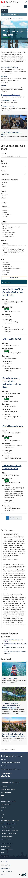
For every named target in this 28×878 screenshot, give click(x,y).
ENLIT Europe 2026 (11, 338)
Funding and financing (7, 106)
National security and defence (8, 824)
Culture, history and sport (7, 827)
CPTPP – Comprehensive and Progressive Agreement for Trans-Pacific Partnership (13, 250)
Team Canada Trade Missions (9, 67)
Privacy (3, 874)
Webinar (5, 274)
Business (3, 807)
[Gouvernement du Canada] (10, 2)
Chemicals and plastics (9, 232)
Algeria (5, 212)
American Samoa (7, 214)
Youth (2, 852)
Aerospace (6, 225)
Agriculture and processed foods (11, 227)
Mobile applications (6, 865)
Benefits (3, 811)
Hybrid (4, 198)
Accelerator (6, 262)
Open (3, 184)
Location (4, 203)
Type (2, 259)
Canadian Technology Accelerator (11, 268)
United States (6, 208)
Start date (4, 163)
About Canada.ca (5, 868)
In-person (4, 194)
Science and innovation (7, 843)
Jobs (2, 798)
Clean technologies (8, 234)
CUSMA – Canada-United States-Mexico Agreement (13, 253)
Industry (4, 222)
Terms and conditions (6, 871)
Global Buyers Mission (13, 426)
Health (2, 814)
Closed (4, 186)
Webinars (4, 76)
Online (4, 196)
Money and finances (6, 840)
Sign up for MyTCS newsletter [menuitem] (10, 14)
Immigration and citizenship (8, 801)
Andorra (5, 216)
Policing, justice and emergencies (9, 830)
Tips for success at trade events (10, 95)
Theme (3, 240)
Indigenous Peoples (6, 846)
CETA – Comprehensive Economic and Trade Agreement (14, 246)
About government (6, 792)
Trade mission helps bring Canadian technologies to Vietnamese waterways (11, 705)
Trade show (6, 272)
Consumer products (8, 236)
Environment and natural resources (10, 820)
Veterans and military (6, 849)
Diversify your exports (10, 678)
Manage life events (6, 856)
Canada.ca (3, 18)
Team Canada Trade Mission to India (11, 467)
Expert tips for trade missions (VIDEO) (11, 133)
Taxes (2, 817)
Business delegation (8, 266)
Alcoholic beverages (8, 229)
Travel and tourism (6, 804)
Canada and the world (6, 836)
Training (3, 85)
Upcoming (5, 182)
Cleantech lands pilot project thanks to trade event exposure (13, 735)
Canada (5, 206)
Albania (5, 210)
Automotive (6, 230)
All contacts (4, 786)
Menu (4, 10)
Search (3, 153)
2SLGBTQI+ (6, 244)
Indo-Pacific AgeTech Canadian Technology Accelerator (12, 292)
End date (3, 171)
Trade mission (6, 270)
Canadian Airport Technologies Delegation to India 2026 (11, 382)
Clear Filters (14, 278)
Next (17, 518)
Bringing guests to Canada (8, 100)
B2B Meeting (6, 264)
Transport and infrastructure (8, 833)
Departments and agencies (8, 789)
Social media (4, 862)
